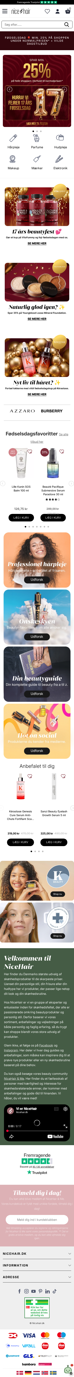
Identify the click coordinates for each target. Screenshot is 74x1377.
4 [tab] (43, 851)
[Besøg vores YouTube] (33, 1292)
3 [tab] (39, 851)
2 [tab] (35, 851)
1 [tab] (31, 851)
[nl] (37, 1372)
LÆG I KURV (21, 517)
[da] (21, 1372)
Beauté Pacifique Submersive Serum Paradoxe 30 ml (53, 490)
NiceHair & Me (14, 1078)
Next (63, 89)
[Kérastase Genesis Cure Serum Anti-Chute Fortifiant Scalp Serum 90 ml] (20, 786)
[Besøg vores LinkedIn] (47, 1292)
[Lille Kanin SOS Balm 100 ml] (21, 463)
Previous (10, 89)
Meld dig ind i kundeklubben (37, 1220)
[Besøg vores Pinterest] (40, 1292)
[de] (29, 1372)
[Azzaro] (22, 411)
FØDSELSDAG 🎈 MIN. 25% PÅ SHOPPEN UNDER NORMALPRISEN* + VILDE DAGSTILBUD (37, 40)
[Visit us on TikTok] (54, 1292)
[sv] (53, 1372)
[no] (46, 1372)
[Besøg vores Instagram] (26, 1292)
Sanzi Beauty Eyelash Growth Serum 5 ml (54, 813)
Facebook (46, 1045)
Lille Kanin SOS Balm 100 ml (21, 488)
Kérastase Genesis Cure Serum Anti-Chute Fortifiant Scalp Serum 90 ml (20, 815)
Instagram (11, 1050)
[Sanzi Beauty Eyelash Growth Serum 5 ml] (53, 786)
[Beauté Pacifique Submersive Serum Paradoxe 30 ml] (53, 463)
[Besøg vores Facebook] (19, 1292)
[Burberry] (52, 411)
